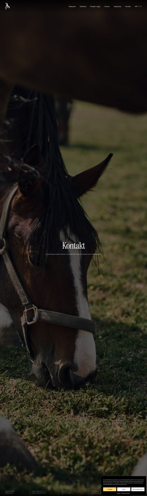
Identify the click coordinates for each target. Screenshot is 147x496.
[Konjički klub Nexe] (7, 6)
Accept (110, 489)
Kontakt (128, 6)
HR (136, 6)
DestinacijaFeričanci (10, 492)
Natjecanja (117, 6)
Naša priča (72, 6)
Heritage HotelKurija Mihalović (39, 492)
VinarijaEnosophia (65, 492)
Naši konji (83, 6)
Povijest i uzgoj (95, 6)
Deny (123, 489)
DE (141, 6)
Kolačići (118, 493)
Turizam (107, 6)
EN (138, 6)
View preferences (138, 489)
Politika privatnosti (125, 493)
